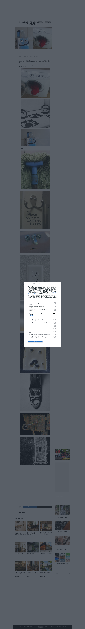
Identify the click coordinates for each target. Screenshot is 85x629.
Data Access (42, 345)
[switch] (54, 303)
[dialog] (42, 314)
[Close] (59, 284)
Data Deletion (37, 345)
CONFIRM (35, 341)
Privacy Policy (48, 345)
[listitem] (42, 300)
